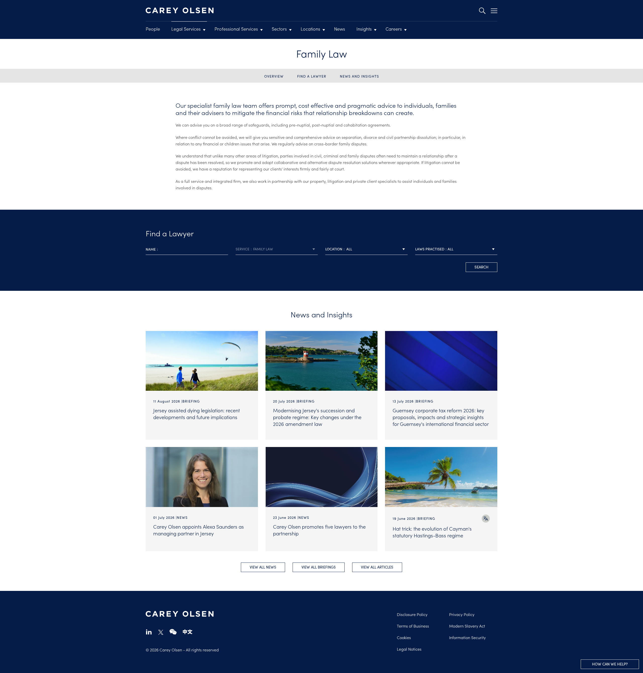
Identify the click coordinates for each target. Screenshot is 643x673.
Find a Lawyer (311, 76)
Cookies (404, 637)
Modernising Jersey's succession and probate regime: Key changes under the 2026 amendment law (317, 417)
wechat (173, 632)
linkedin (149, 632)
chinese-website (187, 632)
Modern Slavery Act (467, 626)
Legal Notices (409, 649)
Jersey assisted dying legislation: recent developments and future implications (196, 413)
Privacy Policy (461, 614)
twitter (160, 632)
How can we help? (610, 663)
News (339, 29)
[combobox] (277, 249)
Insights (364, 29)
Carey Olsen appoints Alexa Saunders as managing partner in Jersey (198, 530)
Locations (310, 29)
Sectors (279, 29)
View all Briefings (318, 567)
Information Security (467, 637)
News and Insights (359, 76)
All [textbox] (349, 249)
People (153, 29)
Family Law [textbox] (263, 249)
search (481, 266)
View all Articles (377, 567)
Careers (394, 29)
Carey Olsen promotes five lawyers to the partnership (319, 530)
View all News (263, 567)
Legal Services (186, 29)
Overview (274, 76)
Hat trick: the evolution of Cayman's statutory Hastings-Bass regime (432, 532)
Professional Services (236, 29)
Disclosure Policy (412, 614)
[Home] (179, 11)
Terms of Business (413, 626)
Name (151, 249)
